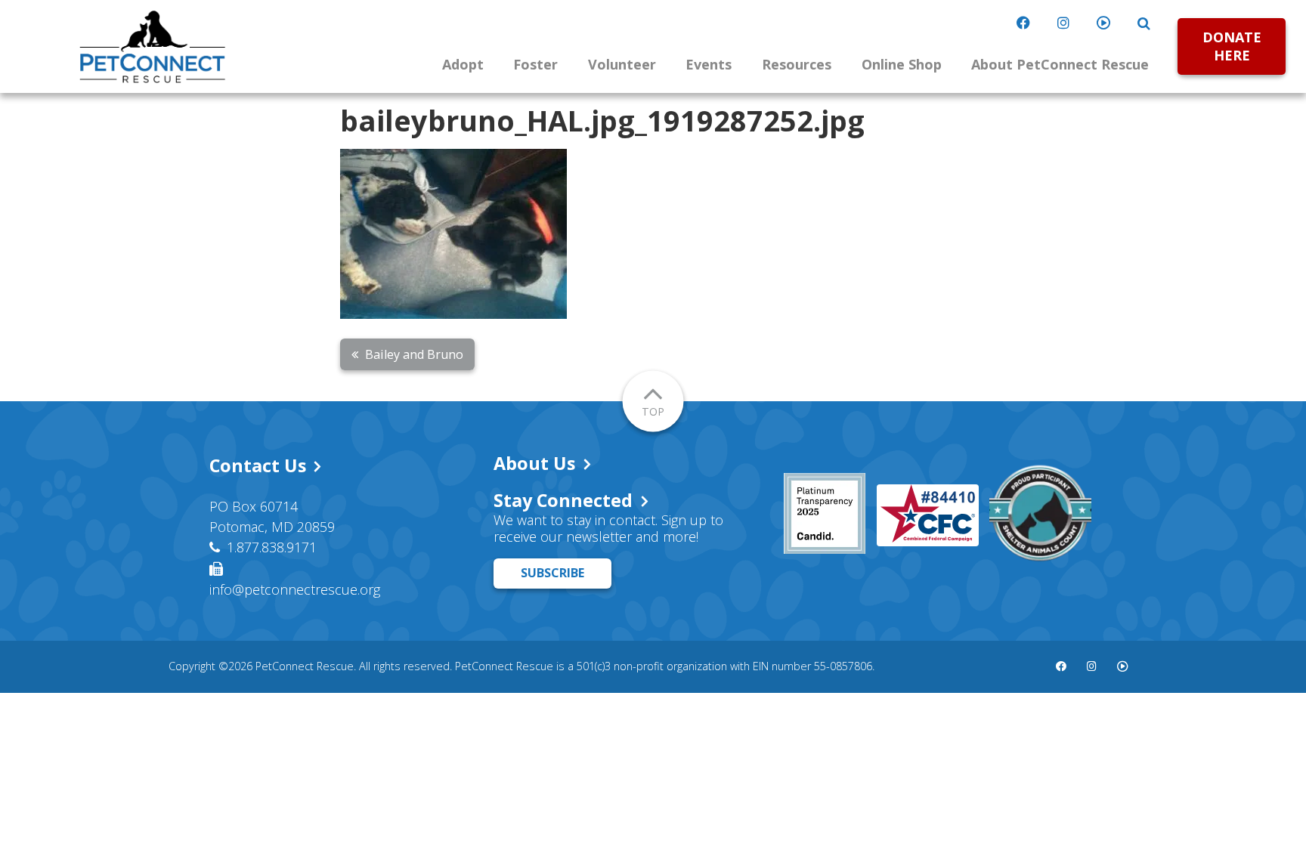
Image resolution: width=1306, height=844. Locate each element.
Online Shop (902, 64)
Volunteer (622, 64)
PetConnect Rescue (152, 47)
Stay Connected (563, 500)
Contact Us (257, 465)
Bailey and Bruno (414, 354)
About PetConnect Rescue (1060, 64)
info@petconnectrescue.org (294, 589)
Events (708, 64)
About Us (534, 463)
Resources (796, 64)
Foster (535, 64)
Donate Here (1231, 45)
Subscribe (552, 572)
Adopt (463, 64)
